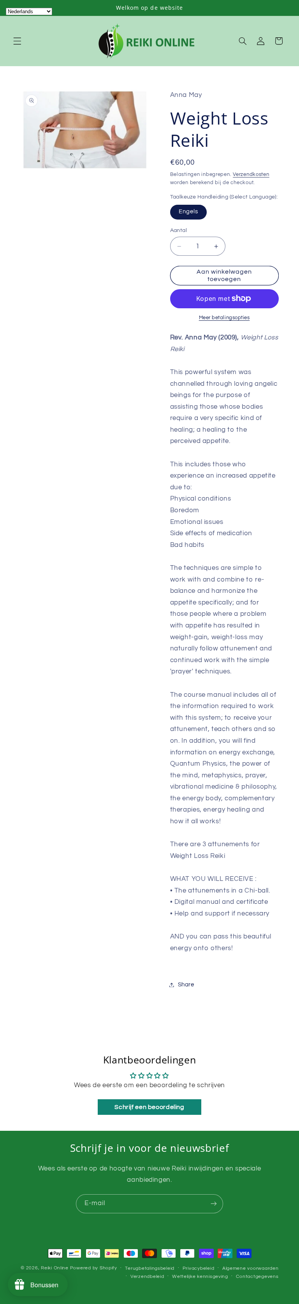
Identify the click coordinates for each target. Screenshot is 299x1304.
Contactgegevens (257, 1276)
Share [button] (186, 985)
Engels (188, 211)
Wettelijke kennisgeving (200, 1276)
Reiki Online (55, 1268)
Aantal (178, 230)
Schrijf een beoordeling (149, 1107)
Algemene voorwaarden (250, 1268)
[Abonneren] (214, 1203)
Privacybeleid (199, 1268)
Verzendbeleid (147, 1276)
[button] (17, 41)
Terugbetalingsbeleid (149, 1268)
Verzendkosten (251, 174)
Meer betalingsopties (224, 317)
